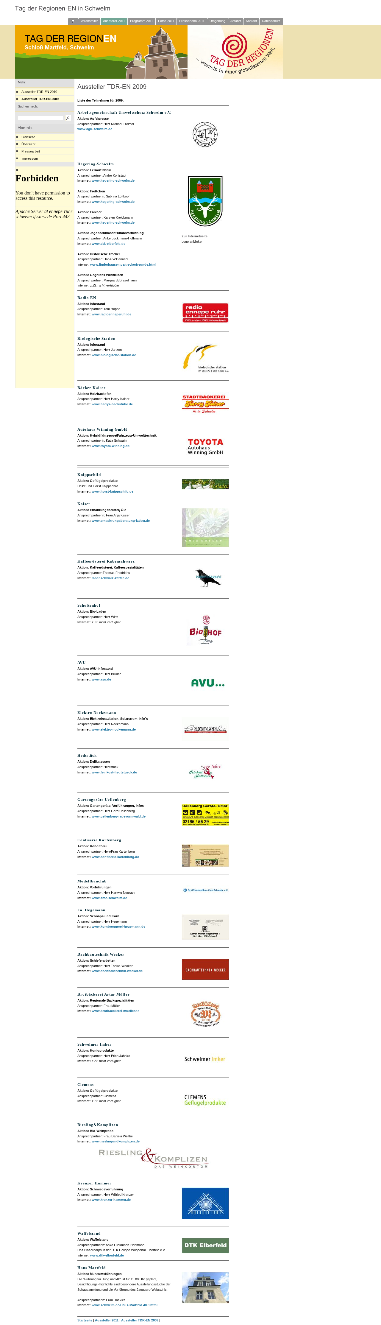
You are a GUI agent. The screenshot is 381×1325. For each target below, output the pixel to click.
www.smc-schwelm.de (109, 898)
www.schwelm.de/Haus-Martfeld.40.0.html (124, 1305)
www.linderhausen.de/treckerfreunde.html (123, 264)
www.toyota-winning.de (110, 446)
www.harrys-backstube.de (112, 404)
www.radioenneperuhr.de (111, 314)
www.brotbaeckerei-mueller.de (115, 1011)
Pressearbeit (30, 151)
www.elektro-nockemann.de (114, 729)
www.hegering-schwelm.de (113, 180)
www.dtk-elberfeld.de (108, 243)
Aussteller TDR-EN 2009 (40, 99)
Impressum (29, 158)
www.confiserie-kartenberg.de (115, 857)
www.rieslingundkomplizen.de (116, 1141)
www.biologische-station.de (114, 355)
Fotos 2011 (166, 21)
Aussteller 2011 (114, 21)
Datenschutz (271, 21)
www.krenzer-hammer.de (111, 1199)
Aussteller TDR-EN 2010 (39, 92)
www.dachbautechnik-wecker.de (117, 971)
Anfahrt (235, 21)
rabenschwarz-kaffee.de (110, 578)
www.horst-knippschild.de (112, 491)
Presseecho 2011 (191, 21)
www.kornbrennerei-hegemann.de (118, 926)
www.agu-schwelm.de (94, 129)
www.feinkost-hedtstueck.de (114, 772)
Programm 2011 (141, 21)
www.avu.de (101, 679)
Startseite (28, 137)
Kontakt (251, 21)
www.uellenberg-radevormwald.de (119, 816)
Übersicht (28, 144)
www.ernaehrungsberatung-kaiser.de (121, 520)
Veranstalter (89, 21)
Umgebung (217, 21)
